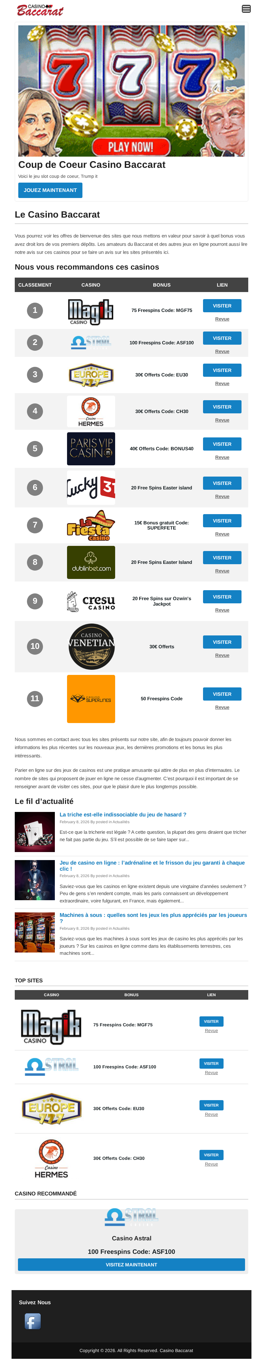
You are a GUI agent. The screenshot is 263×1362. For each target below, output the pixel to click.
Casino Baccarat (176, 1350)
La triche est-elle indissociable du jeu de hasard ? (123, 815)
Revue (222, 319)
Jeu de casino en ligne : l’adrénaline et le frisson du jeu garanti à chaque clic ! (152, 866)
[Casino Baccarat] (40, 15)
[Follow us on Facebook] (32, 1328)
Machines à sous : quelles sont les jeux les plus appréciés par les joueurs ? (153, 918)
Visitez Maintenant (131, 1264)
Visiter (222, 305)
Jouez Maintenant (50, 190)
